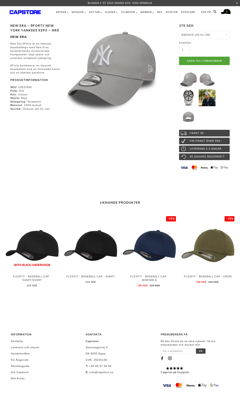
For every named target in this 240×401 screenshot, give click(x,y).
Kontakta (17, 341)
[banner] (25, 11)
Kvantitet (184, 42)
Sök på (206, 12)
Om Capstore (20, 372)
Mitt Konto (18, 378)
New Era (18, 36)
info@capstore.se (101, 372)
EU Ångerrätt (19, 359)
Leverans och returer (25, 347)
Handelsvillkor (20, 353)
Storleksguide (20, 366)
